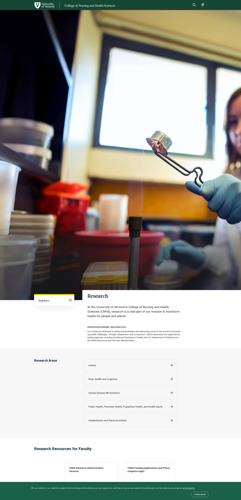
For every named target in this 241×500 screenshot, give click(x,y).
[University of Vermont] (27, 9)
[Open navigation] (70, 300)
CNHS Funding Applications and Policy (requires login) (149, 470)
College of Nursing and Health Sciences (90, 5)
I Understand (199, 494)
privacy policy (189, 488)
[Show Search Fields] (194, 5)
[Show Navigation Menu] (203, 5)
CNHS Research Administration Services (86, 470)
